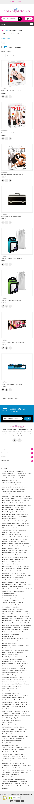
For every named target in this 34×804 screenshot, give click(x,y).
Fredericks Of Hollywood (17, 571)
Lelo (3, 623)
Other (6, 30)
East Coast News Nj (20, 552)
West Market (6, 772)
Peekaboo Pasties (7, 670)
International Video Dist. (9, 595)
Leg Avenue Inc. (26, 620)
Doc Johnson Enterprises (22, 543)
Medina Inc (5, 634)
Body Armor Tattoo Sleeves (20, 514)
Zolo (29, 786)
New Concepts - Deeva (9, 645)
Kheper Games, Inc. (8, 611)
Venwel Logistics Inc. (21, 768)
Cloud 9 (4, 532)
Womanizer (23, 781)
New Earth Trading (23, 645)
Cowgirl (25, 539)
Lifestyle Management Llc (14, 623)
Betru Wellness (7, 507)
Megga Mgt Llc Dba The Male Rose (12, 638)
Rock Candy (25, 704)
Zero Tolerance (21, 786)
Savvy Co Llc (25, 711)
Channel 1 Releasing (23, 525)
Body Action (6, 514)
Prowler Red (6, 697)
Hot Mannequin (7, 584)
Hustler (4, 586)
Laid (3, 616)
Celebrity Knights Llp (8, 525)
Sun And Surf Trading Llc (17, 738)
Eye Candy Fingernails (8, 568)
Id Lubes (28, 589)
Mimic (26, 638)
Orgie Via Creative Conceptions (11, 661)
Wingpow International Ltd (10, 781)
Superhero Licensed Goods (10, 745)
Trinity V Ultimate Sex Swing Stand (11, 384)
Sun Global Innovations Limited (11, 740)
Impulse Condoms (18, 591)
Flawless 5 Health (22, 568)
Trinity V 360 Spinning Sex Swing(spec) (12, 342)
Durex (17, 548)
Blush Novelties (21, 512)
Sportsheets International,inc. (11, 734)
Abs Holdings (21, 475)
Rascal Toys (24, 702)
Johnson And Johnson (8, 602)
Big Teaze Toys (18, 507)
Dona (3, 546)
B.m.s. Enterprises (25, 498)
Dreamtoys (26, 546)
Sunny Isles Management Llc (10, 743)
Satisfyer (17, 711)
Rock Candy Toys (7, 706)
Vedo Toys (26, 765)
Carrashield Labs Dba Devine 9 (11, 523)
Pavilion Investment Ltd (9, 668)
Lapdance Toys (18, 618)
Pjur (29, 677)
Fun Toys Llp (15, 573)
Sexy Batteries (25, 718)
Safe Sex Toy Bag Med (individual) (11, 300)
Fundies (23, 573)
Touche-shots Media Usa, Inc (11, 758)
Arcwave (22, 489)
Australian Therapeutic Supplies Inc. (13, 496)
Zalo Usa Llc (11, 786)
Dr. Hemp (18, 546)
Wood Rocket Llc (7, 783)
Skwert (22, 727)
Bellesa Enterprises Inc (24, 505)
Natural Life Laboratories (9, 643)
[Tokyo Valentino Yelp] (19, 440)
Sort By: (3, 51)
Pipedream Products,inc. (9, 677)
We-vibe (28, 770)
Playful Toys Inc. (19, 679)
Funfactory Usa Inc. (8, 575)
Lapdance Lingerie (25, 616)
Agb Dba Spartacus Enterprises (11, 482)
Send (27, 418)
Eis (16, 555)
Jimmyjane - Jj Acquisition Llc (10, 600)
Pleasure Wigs (20, 681)
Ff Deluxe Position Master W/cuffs (11, 91)
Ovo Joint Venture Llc (8, 663)
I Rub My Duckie (7, 589)
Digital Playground (7, 543)
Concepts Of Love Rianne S (10, 537)
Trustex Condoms (7, 761)
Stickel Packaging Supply (9, 736)
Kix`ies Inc (22, 614)
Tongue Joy (5, 756)
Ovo (24, 661)
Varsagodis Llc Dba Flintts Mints (11, 765)
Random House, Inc (20, 700)
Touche (23, 756)
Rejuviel (17, 704)
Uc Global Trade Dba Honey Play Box (13, 763)
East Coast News (7, 552)
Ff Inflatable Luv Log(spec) (9, 132)
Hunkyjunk (27, 584)
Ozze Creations (22, 663)
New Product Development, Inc (11, 648)
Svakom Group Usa (8, 747)
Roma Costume (6, 709)
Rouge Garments (7, 711)
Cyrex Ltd (23, 541)
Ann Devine (5, 489)
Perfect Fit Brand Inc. (21, 670)
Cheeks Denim (6, 528)
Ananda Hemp (17, 487)
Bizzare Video (20, 509)
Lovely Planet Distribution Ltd (11, 629)
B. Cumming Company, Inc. (10, 498)
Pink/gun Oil (15, 675)
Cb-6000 (25, 523)
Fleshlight (5, 571)
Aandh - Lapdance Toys (9, 473)
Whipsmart (5, 774)
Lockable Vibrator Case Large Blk (11, 216)
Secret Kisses (16, 713)
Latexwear (28, 618)
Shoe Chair (5, 720)
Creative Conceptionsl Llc (10, 541)
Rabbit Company (7, 700)
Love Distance (6, 627)
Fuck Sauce (5, 573)
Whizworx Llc (15, 774)
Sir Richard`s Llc (7, 727)
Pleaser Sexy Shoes (8, 681)
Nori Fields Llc (21, 652)
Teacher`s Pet (6, 752)
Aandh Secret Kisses (24, 473)
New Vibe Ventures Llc (21, 650)
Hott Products (18, 584)
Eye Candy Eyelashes (21, 566)
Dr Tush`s (10, 546)
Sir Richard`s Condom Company (11, 725)
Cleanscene (22, 530)
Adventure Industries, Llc (9, 480)
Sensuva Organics (25, 715)
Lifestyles (27, 623)
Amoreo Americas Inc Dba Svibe (11, 484)
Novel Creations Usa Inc (9, 654)
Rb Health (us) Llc (7, 704)
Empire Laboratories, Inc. (21, 557)
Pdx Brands (22, 668)
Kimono (26, 611)
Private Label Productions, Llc (11, 695)
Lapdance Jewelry (12, 616)
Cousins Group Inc (14, 539)
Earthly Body (23, 550)
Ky (28, 614)
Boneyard (13, 516)
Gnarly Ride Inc (6, 577)
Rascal (17, 702)
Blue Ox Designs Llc (8, 512)
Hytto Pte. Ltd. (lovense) (16, 586)
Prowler (24, 695)
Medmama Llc (15, 634)
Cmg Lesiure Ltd (14, 532)
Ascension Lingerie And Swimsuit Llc (13, 491)
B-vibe (28, 496)
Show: (2, 56)
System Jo (19, 747)
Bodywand (5, 516)
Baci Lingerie (6, 500)
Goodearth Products (8, 580)
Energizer (5, 559)
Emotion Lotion (6, 557)
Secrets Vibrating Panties (10, 715)
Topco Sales (15, 756)
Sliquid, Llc (5, 729)
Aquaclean (14, 489)
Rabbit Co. (21, 697)
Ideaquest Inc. (6, 591)
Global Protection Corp (23, 575)
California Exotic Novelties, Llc (11, 521)
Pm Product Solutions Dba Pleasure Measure (15, 684)
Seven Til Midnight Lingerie (10, 718)
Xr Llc (4, 786)
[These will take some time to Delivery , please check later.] (3, 389)
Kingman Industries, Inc (9, 614)
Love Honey (16, 627)
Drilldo (4, 548)
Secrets (24, 713)
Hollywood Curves (21, 582)
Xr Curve (24, 783)
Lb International (7, 620)
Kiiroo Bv (18, 611)
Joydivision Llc (6, 605)
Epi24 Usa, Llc (15, 561)
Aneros (26, 487)
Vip (8, 770)
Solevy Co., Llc (23, 729)
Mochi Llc (5, 641)
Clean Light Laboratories (9, 530)
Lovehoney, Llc (26, 627)
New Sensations (7, 650)
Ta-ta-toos (27, 747)
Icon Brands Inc (18, 589)
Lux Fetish (25, 629)
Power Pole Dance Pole (9, 691)
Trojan (24, 758)
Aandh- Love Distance (8, 475)
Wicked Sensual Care (8, 777)
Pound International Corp (9, 688)
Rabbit (14, 697)
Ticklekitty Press (7, 754)
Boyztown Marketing (8, 518)
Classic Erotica (17, 528)
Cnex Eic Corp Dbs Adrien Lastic (11, 534)
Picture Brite (6, 675)
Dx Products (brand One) (9, 550)
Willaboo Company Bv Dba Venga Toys (13, 779)
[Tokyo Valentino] (11, 801)
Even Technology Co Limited (10, 564)
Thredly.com (16, 752)
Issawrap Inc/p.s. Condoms (10, 598)
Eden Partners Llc (7, 555)
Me (23, 632)
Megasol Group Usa (8, 636)
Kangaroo (20, 609)
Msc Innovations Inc (16, 641)
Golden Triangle (18, 577)
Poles (3, 42)
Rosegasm (17, 709)
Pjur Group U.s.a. (7, 679)
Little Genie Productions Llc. (10, 625)
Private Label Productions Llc (10, 693)
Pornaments (6, 686)
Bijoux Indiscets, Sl (7, 509)
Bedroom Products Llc (16, 503)
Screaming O (6, 713)
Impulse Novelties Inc (8, 593)
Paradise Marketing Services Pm (20, 666)
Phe (21, 672)
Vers (3, 770)
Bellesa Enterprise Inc (8, 505)
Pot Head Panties (17, 686)
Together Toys (19, 754)
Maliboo (4, 632)
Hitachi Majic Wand (8, 582)
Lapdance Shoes (7, 618)
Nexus (4, 652)
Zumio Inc (5, 788)
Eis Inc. (21, 555)
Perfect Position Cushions (10, 672)
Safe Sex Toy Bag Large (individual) (11, 258)
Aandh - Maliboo (9, 471)
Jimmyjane (23, 598)
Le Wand (16, 620)
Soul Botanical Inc (7, 731)
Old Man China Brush (16, 659)
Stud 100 (5, 738)
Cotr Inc (4, 539)
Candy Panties (26, 521)
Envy (11, 559)
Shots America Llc (16, 720)
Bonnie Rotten (23, 516)
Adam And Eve (6, 478)
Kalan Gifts (15, 607)
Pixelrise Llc (22, 677)
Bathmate (5, 503)
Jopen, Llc (20, 602)
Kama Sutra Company (8, 609)
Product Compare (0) (15, 47)
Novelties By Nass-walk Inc (10, 657)
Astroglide (5, 494)
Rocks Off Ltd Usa (20, 706)
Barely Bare (26, 500)
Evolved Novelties (7, 566)
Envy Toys (5, 561)
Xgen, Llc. (17, 783)
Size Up (16, 727)
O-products (23, 657)
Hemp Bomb (20, 580)
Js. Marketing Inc (18, 605)
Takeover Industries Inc (9, 749)
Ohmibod (5, 659)
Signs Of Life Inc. (7, 722)
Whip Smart (24, 772)
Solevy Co (13, 729)
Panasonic (5, 666)
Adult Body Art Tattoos (20, 478)
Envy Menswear (19, 559)
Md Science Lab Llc (14, 632)
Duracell (10, 548)
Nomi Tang (11, 652)
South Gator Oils (20, 731)
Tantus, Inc (22, 749)
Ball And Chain (16, 500)
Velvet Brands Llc (7, 768)
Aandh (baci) (20, 471)
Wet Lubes (15, 772)
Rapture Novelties (7, 702)
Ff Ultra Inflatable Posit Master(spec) (12, 174)
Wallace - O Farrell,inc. (17, 770)
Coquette (24, 537)
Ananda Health (6, 487)
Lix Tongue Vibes (26, 625)
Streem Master (23, 736)
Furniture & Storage (16, 30)
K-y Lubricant (6, 607)
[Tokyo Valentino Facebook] (14, 440)
